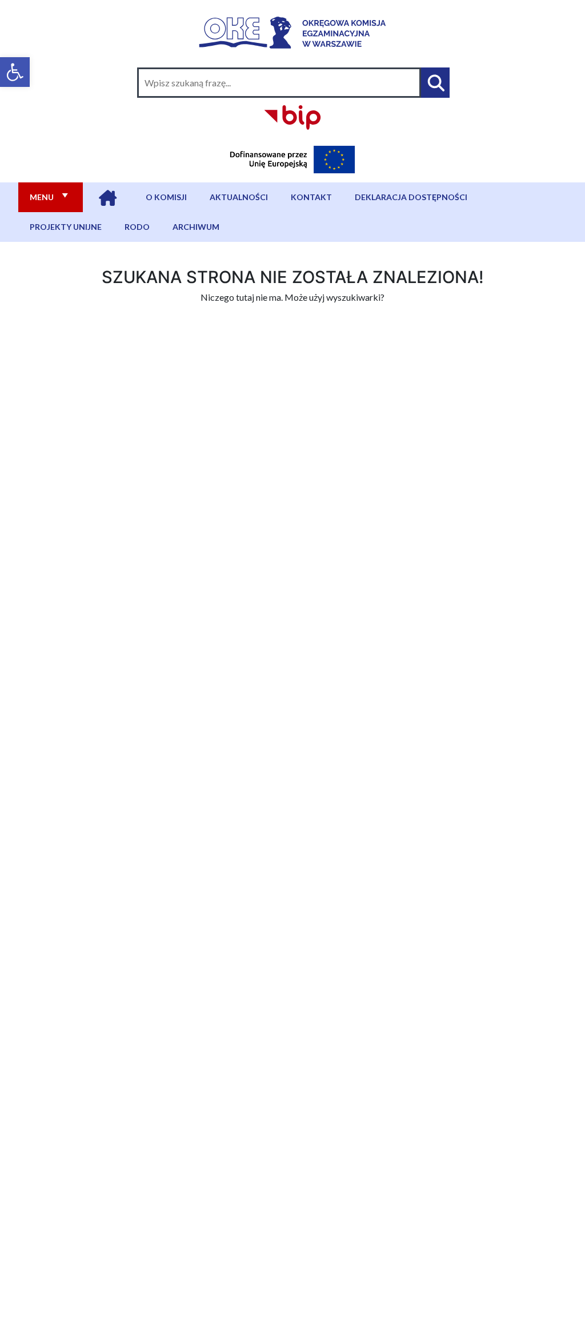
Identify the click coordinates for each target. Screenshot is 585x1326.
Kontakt (311, 197)
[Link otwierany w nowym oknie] (292, 115)
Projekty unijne (66, 227)
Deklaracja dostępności (411, 197)
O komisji (166, 197)
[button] (15, 72)
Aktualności (239, 197)
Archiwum (196, 227)
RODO (137, 227)
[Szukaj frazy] (435, 82)
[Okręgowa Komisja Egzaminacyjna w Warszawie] (292, 30)
